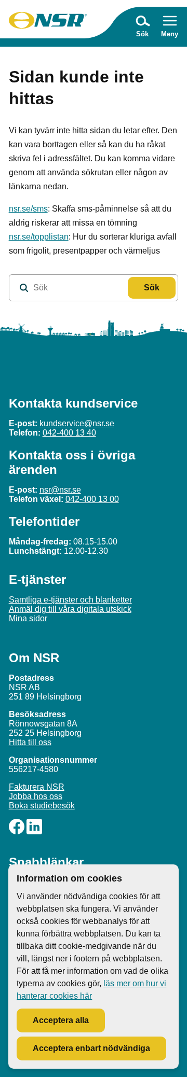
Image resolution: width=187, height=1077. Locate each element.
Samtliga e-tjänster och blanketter (70, 599)
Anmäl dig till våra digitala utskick (70, 609)
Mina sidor (28, 618)
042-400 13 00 (92, 499)
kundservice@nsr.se (76, 423)
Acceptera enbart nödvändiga (91, 1048)
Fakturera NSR (36, 786)
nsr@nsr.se (60, 489)
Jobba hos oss (35, 796)
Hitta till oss (30, 742)
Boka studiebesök (42, 805)
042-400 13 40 (69, 432)
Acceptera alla (61, 1020)
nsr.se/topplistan (39, 236)
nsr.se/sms (28, 208)
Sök (151, 287)
